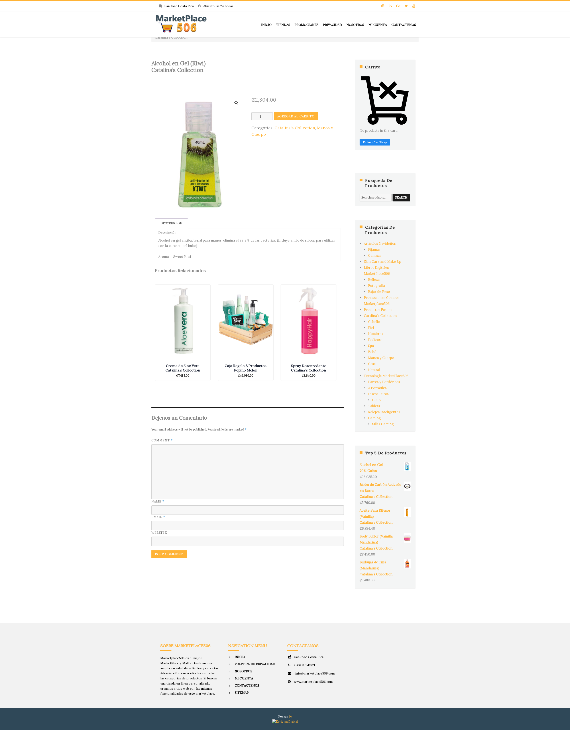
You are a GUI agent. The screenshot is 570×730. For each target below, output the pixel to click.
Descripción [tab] (171, 223)
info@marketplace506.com (314, 673)
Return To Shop (375, 142)
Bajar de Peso (379, 291)
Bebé (372, 352)
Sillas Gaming (383, 424)
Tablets (374, 406)
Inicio (266, 25)
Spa (371, 346)
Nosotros (355, 25)
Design (283, 716)
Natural (374, 370)
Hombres (375, 334)
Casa (372, 364)
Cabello (374, 322)
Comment (162, 440)
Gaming (374, 418)
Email (158, 517)
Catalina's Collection (295, 127)
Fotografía (376, 285)
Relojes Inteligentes (384, 412)
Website (159, 533)
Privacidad (332, 25)
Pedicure (375, 340)
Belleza (374, 279)
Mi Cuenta (377, 25)
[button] (236, 103)
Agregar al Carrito (296, 116)
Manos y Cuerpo (381, 358)
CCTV (376, 400)
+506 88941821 (304, 665)
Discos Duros (378, 394)
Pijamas (374, 249)
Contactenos (403, 25)
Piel (371, 328)
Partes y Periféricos (384, 382)
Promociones (306, 25)
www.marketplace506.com (313, 682)
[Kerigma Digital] (285, 721)
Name (157, 501)
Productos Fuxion (378, 310)
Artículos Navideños (380, 243)
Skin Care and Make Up (382, 261)
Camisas (374, 255)
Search (401, 197)
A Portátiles (377, 388)
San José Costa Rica (309, 657)
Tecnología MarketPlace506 (386, 376)
